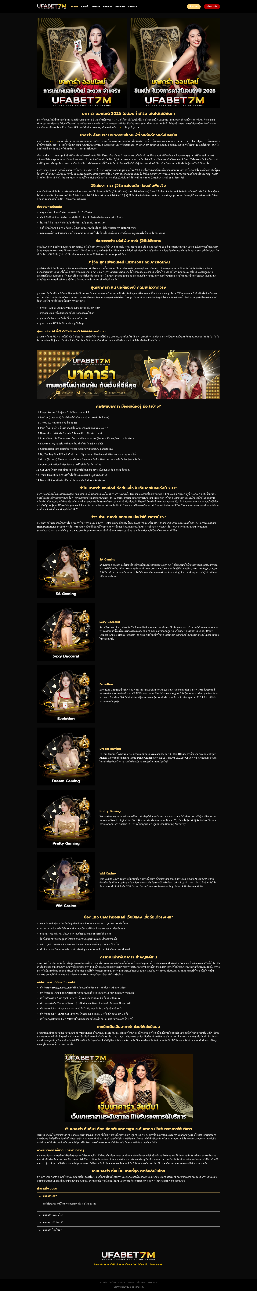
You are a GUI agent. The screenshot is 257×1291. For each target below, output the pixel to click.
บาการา (54, 141)
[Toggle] (40, 1196)
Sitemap (132, 6)
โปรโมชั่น (85, 6)
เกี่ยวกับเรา (120, 6)
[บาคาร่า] (52, 6)
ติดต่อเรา (107, 6)
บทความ (96, 6)
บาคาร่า (74, 6)
